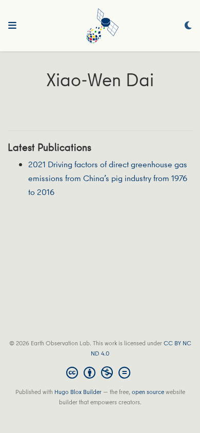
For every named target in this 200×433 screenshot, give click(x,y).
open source (148, 391)
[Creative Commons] (100, 372)
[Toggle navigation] (12, 25)
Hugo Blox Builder (78, 391)
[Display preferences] (188, 26)
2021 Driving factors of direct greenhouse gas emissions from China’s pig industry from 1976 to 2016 (107, 178)
